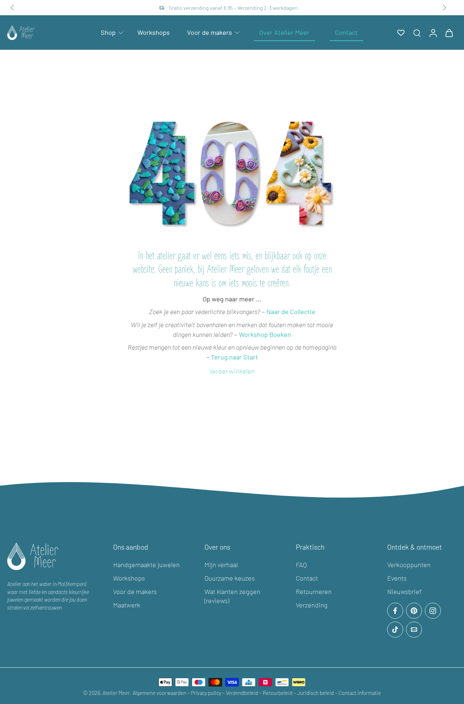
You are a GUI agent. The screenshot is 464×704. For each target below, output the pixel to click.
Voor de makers (209, 32)
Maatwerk (126, 605)
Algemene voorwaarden (160, 693)
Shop (108, 32)
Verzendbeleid (242, 693)
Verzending (312, 605)
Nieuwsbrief (404, 591)
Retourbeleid (278, 693)
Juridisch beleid (316, 693)
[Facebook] (395, 611)
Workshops (153, 32)
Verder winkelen (232, 371)
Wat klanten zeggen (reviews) (232, 596)
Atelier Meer (116, 693)
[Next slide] (444, 7)
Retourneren (314, 591)
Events (397, 578)
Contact (307, 578)
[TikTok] (395, 630)
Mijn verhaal (221, 565)
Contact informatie (360, 693)
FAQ (301, 565)
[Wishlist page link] (401, 32)
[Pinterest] (414, 611)
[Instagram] (433, 611)
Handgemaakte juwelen (146, 565)
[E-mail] (414, 630)
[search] (417, 32)
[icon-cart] (449, 32)
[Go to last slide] (12, 7)
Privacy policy (206, 693)
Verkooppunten (409, 565)
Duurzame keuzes (229, 578)
